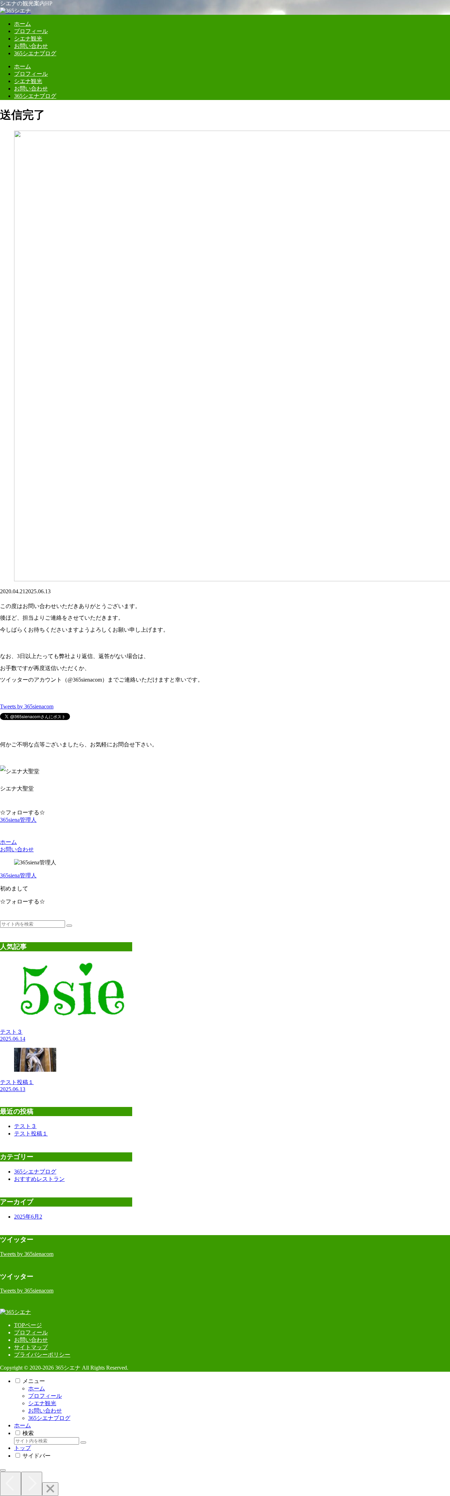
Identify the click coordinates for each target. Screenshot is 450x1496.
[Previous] (10, 1484)
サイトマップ (31, 1347)
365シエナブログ (49, 1418)
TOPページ (28, 1325)
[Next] (31, 1484)
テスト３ (25, 1126)
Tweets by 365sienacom (26, 706)
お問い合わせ (31, 1340)
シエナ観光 (42, 1403)
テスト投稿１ (31, 1134)
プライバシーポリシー (42, 1355)
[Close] (50, 1489)
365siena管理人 (18, 875)
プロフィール (31, 1332)
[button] (69, 926)
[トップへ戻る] (3, 1470)
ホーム (36, 1388)
